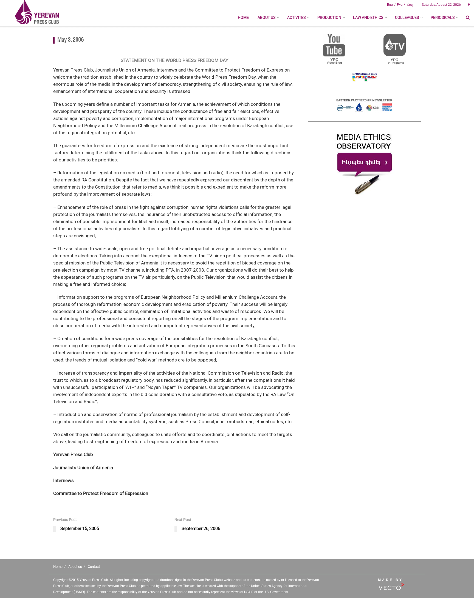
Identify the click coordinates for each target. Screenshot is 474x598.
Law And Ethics (368, 17)
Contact (94, 567)
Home (243, 17)
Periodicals (443, 17)
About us (266, 17)
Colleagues (407, 17)
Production (329, 17)
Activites (296, 17)
